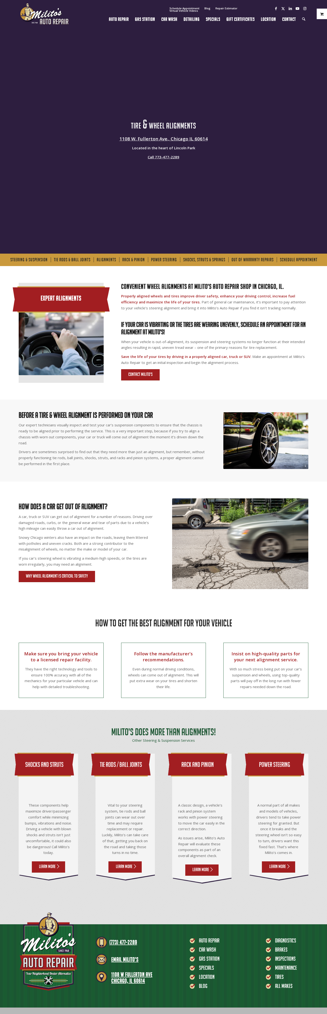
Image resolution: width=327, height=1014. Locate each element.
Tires (279, 977)
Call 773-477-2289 (163, 157)
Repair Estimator (226, 8)
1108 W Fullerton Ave (131, 974)
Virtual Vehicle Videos (183, 10)
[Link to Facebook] (275, 8)
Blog (207, 8)
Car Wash (207, 949)
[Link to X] (283, 8)
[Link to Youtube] (297, 8)
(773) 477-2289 (123, 942)
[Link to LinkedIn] (290, 8)
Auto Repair (209, 940)
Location (206, 977)
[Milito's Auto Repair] (44, 14)
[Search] (303, 14)
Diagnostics (285, 940)
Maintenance (286, 967)
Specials (206, 967)
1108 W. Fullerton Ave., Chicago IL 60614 (163, 139)
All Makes (284, 986)
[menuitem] (207, 8)
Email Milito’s (125, 959)
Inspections (285, 958)
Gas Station (209, 958)
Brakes (281, 949)
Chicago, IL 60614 (128, 980)
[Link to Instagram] (304, 8)
